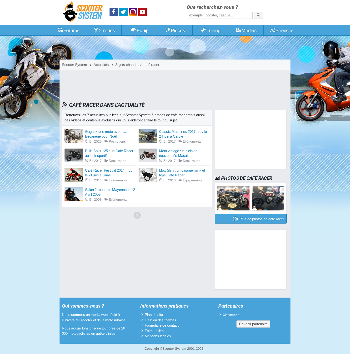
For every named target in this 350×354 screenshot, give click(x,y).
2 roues (107, 30)
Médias (249, 30)
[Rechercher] (258, 15)
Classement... (233, 315)
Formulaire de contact (162, 325)
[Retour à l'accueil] (84, 13)
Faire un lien (154, 331)
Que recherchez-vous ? (212, 7)
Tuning (213, 30)
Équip (143, 30)
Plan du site (154, 315)
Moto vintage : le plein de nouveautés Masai (178, 153)
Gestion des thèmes (160, 320)
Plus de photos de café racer (262, 219)
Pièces (178, 30)
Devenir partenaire (253, 324)
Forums (71, 30)
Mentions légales (158, 336)
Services (284, 30)
